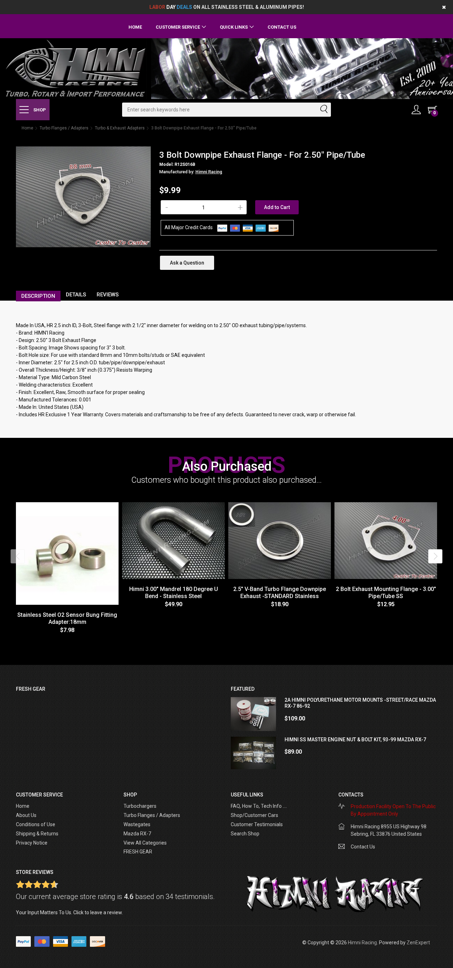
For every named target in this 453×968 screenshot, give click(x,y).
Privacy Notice (31, 843)
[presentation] (18, 556)
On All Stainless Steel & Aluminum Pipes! (226, 7)
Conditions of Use (35, 824)
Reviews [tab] (108, 294)
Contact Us (282, 27)
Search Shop (245, 833)
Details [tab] (76, 294)
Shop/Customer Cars (254, 815)
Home (135, 27)
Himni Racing (208, 171)
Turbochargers (140, 806)
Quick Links (234, 27)
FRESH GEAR (138, 851)
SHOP (39, 109)
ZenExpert (418, 942)
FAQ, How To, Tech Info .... (259, 806)
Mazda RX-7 (137, 833)
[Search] (323, 110)
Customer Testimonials (257, 824)
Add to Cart (277, 207)
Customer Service (178, 27)
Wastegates (137, 824)
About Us (26, 815)
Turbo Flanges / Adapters (64, 128)
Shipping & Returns (37, 833)
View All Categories (145, 843)
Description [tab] (38, 296)
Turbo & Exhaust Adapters (120, 128)
